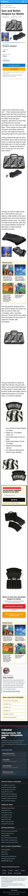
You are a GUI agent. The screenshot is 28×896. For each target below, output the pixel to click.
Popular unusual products (7, 833)
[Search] (26, 1)
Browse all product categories (8, 800)
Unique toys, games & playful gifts (9, 796)
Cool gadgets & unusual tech (8, 785)
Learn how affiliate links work (7, 881)
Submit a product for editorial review (9, 842)
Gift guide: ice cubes (8, 714)
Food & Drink (8, 5)
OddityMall (6, 730)
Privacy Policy (4, 854)
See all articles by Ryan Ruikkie (11, 691)
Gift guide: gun (7, 707)
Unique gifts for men (6, 810)
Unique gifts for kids (6, 819)
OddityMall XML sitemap (7, 860)
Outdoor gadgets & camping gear (9, 794)
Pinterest (17, 870)
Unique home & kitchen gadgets (8, 787)
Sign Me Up (14, 499)
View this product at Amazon (14, 606)
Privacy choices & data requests (8, 856)
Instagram (23, 870)
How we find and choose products (9, 837)
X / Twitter (10, 870)
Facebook (4, 870)
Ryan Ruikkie (6, 16)
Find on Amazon (14, 69)
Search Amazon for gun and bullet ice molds (14, 614)
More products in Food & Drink (11, 700)
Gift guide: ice (7, 710)
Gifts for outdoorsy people (7, 821)
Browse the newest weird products (9, 831)
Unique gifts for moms (6, 817)
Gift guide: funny (8, 704)
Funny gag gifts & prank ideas (8, 789)
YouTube (4, 873)
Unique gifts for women (6, 812)
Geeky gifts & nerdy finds (7, 791)
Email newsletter (17, 873)
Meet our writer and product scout (9, 840)
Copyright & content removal (8, 858)
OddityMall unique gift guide (8, 808)
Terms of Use (4, 851)
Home (2, 5)
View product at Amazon (14, 65)
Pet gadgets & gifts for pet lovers (9, 798)
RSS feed (10, 873)
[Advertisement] (14, 94)
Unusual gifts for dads (6, 814)
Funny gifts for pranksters (7, 823)
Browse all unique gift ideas (10, 717)
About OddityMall (5, 835)
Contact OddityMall (5, 849)
